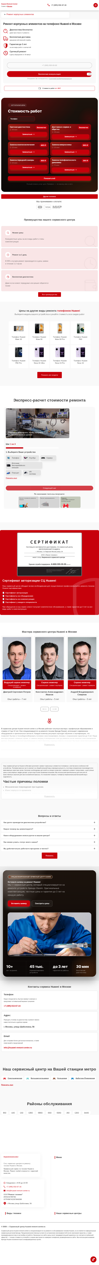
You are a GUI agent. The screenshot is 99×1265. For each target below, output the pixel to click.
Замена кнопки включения (22, 144)
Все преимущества (49, 294)
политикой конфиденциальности (60, 79)
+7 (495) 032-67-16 (59, 5)
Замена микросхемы (62, 144)
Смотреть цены (42, 903)
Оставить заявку (19, 903)
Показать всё (49, 178)
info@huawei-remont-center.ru (18, 1048)
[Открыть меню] (95, 5)
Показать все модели (49, 375)
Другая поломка (49, 196)
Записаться (27, 134)
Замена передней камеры (22, 160)
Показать (49, 856)
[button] (45, 709)
